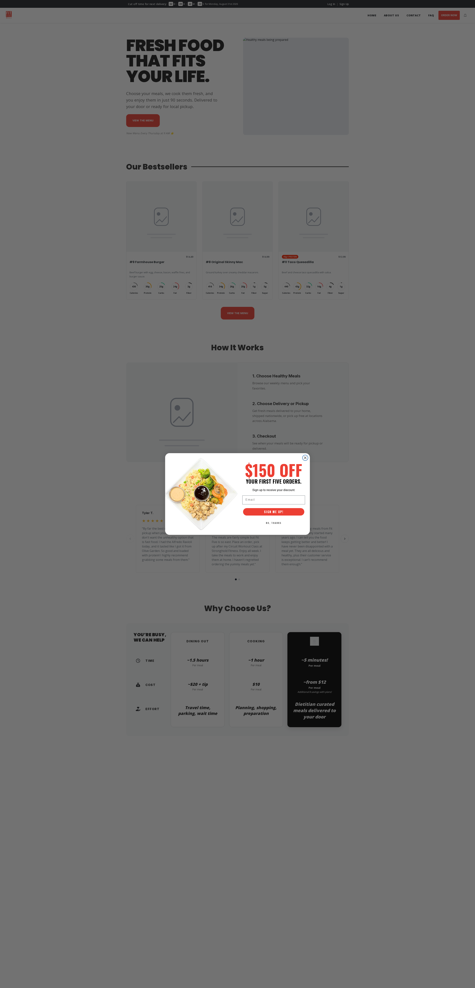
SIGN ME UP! (273, 512)
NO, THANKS (273, 522)
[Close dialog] (305, 458)
